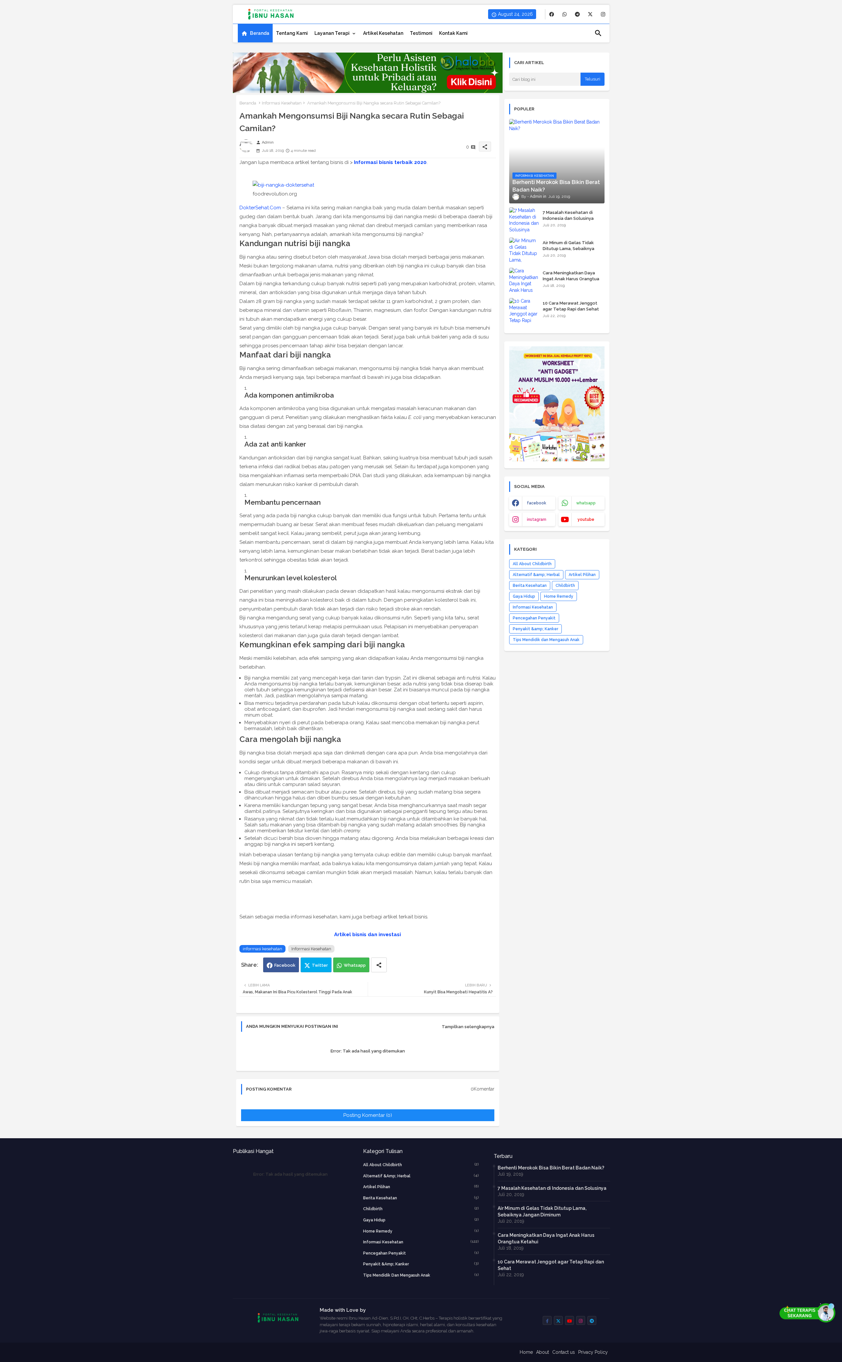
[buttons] (552, 14)
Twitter (320, 965)
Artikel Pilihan (582, 574)
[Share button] (379, 965)
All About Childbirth (532, 564)
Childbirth (565, 585)
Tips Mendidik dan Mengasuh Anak (546, 639)
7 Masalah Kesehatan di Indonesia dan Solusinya (568, 215)
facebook (536, 503)
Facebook (284, 965)
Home (526, 1352)
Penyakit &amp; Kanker (535, 629)
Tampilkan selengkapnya (468, 1026)
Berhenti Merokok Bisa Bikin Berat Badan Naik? (551, 1167)
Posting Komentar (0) (367, 1115)
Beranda (259, 33)
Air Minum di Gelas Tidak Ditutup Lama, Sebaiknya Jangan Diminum (568, 248)
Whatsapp (355, 965)
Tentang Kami (292, 33)
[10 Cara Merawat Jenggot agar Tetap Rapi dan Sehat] (524, 311)
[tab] (255, 33)
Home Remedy (558, 596)
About (542, 1352)
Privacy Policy (593, 1352)
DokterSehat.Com (260, 208)
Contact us (563, 1352)
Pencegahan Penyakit (534, 618)
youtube (586, 519)
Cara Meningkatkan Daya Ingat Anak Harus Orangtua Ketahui (571, 278)
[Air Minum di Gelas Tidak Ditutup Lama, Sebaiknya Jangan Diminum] (524, 251)
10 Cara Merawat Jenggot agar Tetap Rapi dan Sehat (571, 306)
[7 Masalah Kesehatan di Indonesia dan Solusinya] (524, 220)
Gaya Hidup (524, 596)
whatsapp (586, 503)
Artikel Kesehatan (383, 33)
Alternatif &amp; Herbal (536, 574)
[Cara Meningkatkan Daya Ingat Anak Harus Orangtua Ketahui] (524, 281)
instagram (536, 519)
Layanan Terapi (332, 33)
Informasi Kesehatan (282, 103)
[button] (598, 33)
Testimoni (421, 33)
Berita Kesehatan (530, 585)
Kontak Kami (453, 33)
